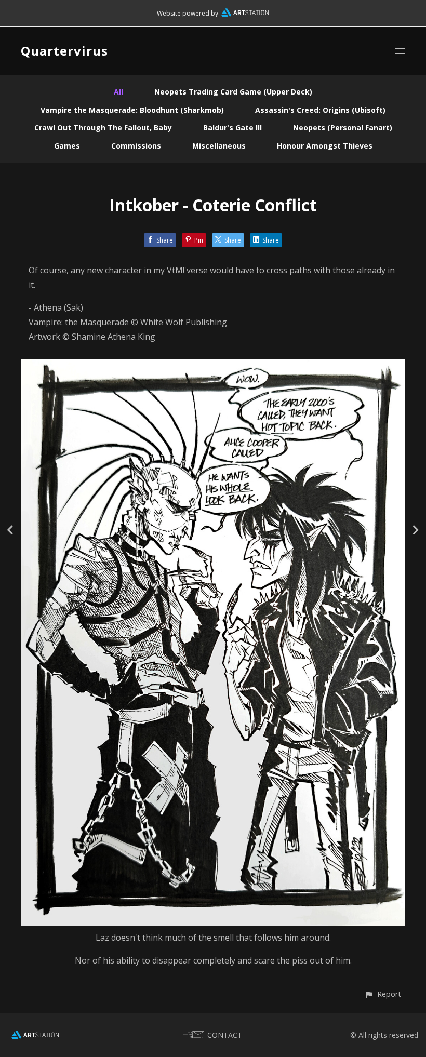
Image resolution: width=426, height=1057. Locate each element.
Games (67, 146)
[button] (382, 994)
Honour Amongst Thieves (324, 146)
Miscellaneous (219, 146)
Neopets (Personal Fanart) (342, 127)
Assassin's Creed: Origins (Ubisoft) (320, 110)
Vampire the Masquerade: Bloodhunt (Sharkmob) (132, 110)
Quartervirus (64, 50)
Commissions (136, 146)
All (118, 92)
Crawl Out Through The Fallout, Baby (103, 127)
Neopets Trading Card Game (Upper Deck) (233, 92)
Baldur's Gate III (232, 127)
